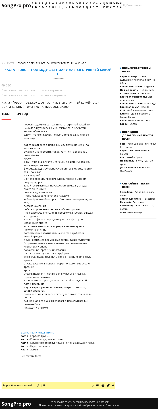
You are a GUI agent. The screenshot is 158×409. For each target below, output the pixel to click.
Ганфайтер (150, 198)
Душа (139, 157)
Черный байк (147, 89)
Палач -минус (135, 212)
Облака (133, 123)
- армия (29, 349)
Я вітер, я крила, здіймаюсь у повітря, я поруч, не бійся (137, 80)
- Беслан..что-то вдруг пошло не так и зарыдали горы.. (58, 342)
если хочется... (128, 100)
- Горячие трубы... (35, 336)
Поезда (145, 106)
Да (38, 385)
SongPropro (16, 5)
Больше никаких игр (139, 120)
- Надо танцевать (35, 346)
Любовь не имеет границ (140, 110)
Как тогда (150, 103)
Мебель (124, 153)
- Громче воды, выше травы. (42, 339)
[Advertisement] (79, 33)
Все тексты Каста (31, 356)
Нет (45, 385)
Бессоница (138, 202)
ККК (149, 93)
